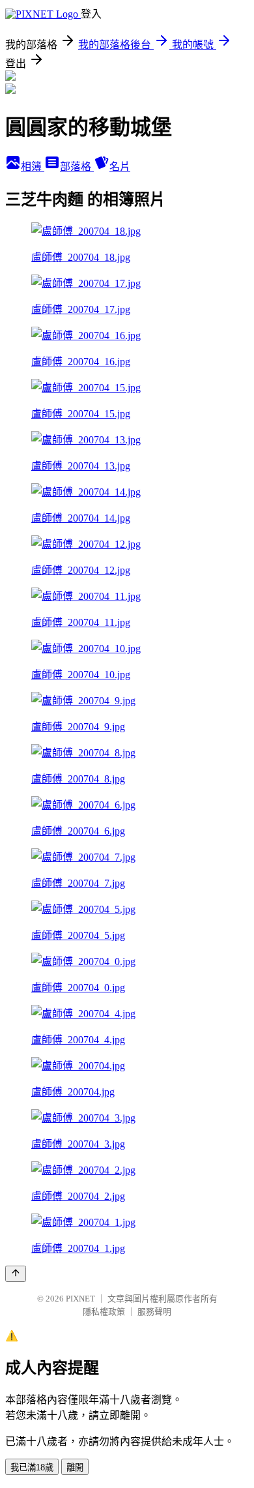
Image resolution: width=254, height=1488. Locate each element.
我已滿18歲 (31, 1467)
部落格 (77, 166)
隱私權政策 (104, 1312)
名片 (119, 166)
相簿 (32, 166)
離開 (74, 1467)
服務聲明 (154, 1312)
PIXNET (80, 1298)
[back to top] (15, 1274)
